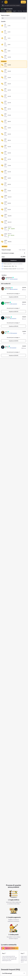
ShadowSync (7, 317)
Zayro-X (7, 346)
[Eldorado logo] (6, 2)
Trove (6, 331)
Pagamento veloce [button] (7, 266)
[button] (13, 253)
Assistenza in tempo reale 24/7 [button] (10, 268)
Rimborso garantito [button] (8, 263)
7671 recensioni (12, 347)
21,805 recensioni (13, 303)
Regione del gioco (5, 15)
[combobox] (13, 18)
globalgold (7, 302)
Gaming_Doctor (9, 277)
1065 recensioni (12, 318)
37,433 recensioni (13, 333)
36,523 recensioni (14, 279)
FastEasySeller (8, 287)
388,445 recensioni (13, 289)
